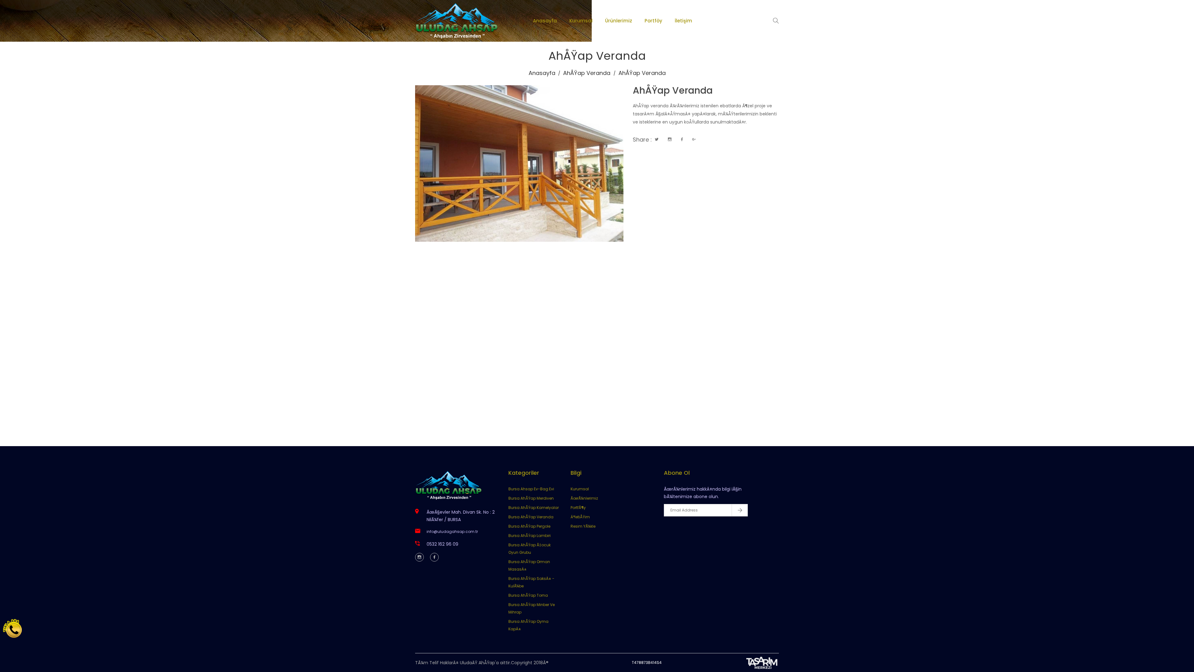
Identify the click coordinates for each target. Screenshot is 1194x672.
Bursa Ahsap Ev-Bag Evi (531, 489)
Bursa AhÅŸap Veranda (530, 517)
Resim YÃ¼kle (583, 526)
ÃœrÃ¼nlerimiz (584, 498)
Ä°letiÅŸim (580, 517)
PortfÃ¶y (578, 507)
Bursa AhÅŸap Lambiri (529, 535)
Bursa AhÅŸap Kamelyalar (533, 507)
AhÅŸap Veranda (586, 73)
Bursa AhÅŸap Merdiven (531, 498)
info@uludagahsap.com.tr (452, 531)
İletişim (683, 20)
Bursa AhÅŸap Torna (528, 595)
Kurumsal (581, 20)
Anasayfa (545, 20)
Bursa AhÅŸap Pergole (529, 526)
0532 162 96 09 (442, 544)
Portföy (653, 20)
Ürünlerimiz (618, 20)
